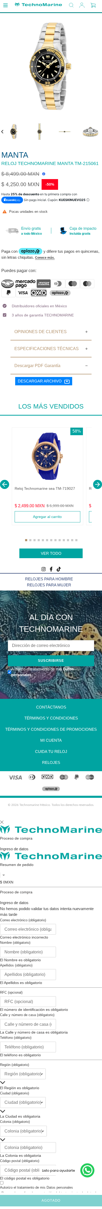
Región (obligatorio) (14, 1065)
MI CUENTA (51, 740)
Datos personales (60, 1187)
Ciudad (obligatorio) (14, 1093)
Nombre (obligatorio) (15, 943)
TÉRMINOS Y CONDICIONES (51, 718)
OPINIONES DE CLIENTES (40, 331)
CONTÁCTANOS (51, 707)
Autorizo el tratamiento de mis (36, 1187)
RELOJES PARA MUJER (49, 585)
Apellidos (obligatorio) (16, 965)
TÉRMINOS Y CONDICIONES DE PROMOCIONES (51, 729)
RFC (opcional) (11, 992)
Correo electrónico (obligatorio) (23, 920)
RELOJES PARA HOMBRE (49, 579)
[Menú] (5, 5)
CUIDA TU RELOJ (51, 751)
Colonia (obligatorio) (15, 1122)
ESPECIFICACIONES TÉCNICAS (46, 348)
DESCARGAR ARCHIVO (40, 381)
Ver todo (51, 553)
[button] (4, 484)
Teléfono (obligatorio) (15, 1038)
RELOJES (51, 762)
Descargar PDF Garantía (37, 365)
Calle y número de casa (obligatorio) (27, 1015)
